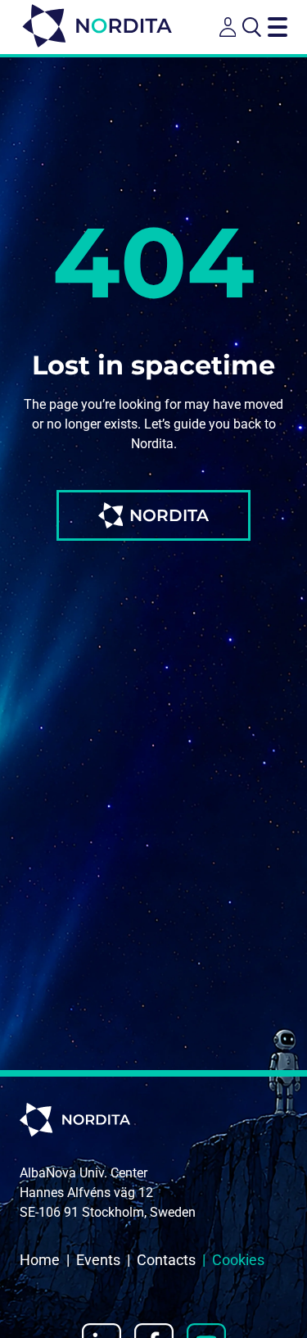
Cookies (238, 1259)
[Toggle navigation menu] (277, 27)
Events (98, 1259)
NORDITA (169, 515)
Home (40, 1259)
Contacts (166, 1259)
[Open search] (251, 27)
